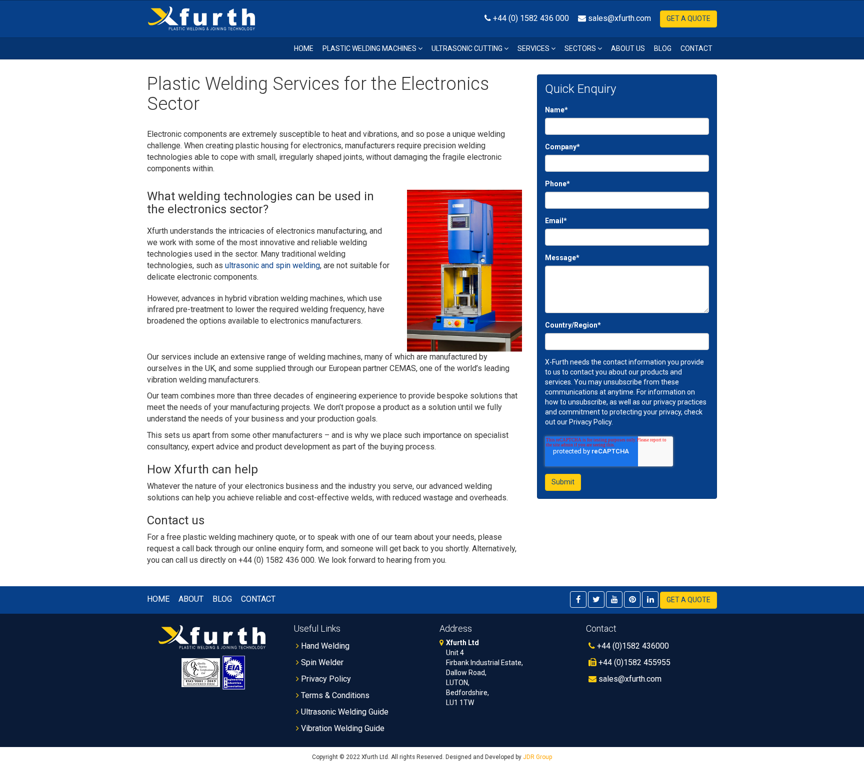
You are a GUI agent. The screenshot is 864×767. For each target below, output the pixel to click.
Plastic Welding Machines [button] (370, 48)
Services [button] (534, 48)
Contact (696, 48)
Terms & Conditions (334, 695)
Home (304, 48)
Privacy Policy (325, 679)
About (191, 599)
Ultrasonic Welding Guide (343, 712)
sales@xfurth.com (618, 18)
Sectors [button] (581, 48)
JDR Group (537, 757)
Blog (663, 48)
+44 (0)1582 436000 (632, 646)
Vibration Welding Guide (341, 728)
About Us (628, 48)
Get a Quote (688, 18)
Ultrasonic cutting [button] (468, 48)
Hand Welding (324, 646)
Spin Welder (321, 662)
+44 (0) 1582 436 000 (530, 18)
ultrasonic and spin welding (272, 265)
